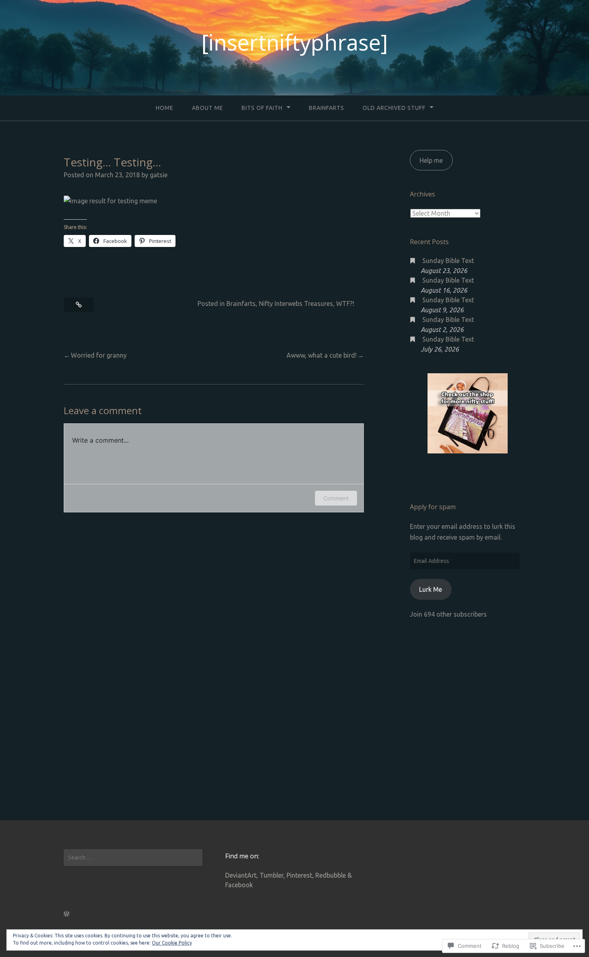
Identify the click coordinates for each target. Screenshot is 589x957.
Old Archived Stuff (394, 108)
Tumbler (271, 875)
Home (164, 108)
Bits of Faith (262, 108)
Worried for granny (99, 355)
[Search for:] (133, 857)
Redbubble (330, 875)
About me (207, 108)
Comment (336, 498)
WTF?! (345, 303)
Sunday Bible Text (448, 260)
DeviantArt (240, 875)
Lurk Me (430, 589)
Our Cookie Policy (172, 942)
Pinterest (299, 875)
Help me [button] (431, 160)
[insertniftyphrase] (295, 42)
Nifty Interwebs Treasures (296, 303)
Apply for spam (433, 506)
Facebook (239, 884)
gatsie (158, 174)
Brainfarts (326, 108)
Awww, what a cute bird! (321, 355)
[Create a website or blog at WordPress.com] (66, 913)
